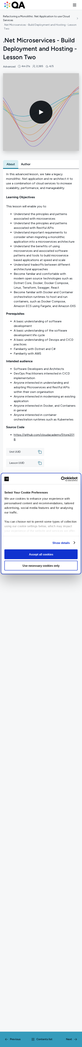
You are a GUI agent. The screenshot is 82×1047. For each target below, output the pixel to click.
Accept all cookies (41, 554)
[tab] (10, 164)
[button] (74, 5)
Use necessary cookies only (41, 565)
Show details (61, 542)
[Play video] (41, 112)
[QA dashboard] (15, 5)
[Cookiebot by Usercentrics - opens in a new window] (61, 478)
